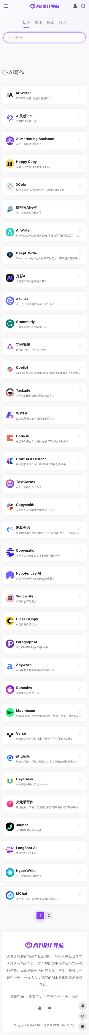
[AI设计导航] (44, 6)
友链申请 (17, 996)
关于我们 (72, 996)
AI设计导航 (43, 1025)
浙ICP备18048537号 (62, 1025)
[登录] (75, 6)
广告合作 (53, 996)
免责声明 (35, 996)
